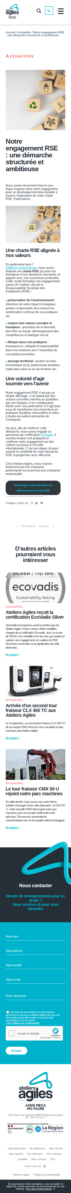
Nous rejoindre (16, 1153)
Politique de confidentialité (47, 1174)
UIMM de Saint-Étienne (21, 267)
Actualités (24, 32)
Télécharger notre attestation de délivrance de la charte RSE (33, 488)
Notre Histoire (56, 1148)
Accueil (11, 32)
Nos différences (37, 1148)
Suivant (44, 526)
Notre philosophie (17, 1148)
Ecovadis (47, 434)
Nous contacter (39, 1159)
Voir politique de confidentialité (23, 1023)
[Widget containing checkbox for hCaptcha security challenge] (34, 1033)
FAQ (52, 1159)
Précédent (29, 526)
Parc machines (54, 1153)
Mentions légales (21, 1174)
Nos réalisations (35, 1153)
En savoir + (12, 654)
